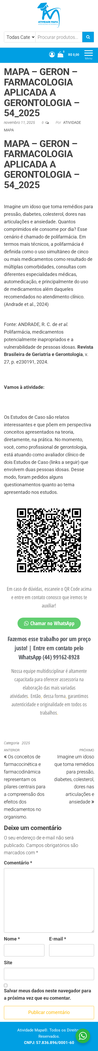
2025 (26, 743)
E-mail (57, 939)
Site (8, 962)
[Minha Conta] (52, 54)
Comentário (18, 862)
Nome (12, 939)
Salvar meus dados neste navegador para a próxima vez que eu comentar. (47, 994)
